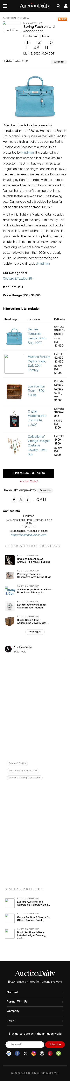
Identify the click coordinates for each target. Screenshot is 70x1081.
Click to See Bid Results (28, 473)
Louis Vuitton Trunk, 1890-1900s (36, 391)
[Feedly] (58, 1053)
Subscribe (58, 62)
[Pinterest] (50, 1053)
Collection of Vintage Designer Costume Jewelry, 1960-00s (39, 446)
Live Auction (33, 23)
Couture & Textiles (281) (18, 279)
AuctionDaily (23, 647)
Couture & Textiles (17, 763)
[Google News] (8, 1053)
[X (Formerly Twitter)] (25, 1053)
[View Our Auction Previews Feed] (62, 19)
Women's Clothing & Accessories (24, 778)
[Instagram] (33, 1053)
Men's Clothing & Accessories (23, 771)
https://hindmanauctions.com (28, 535)
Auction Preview (16, 18)
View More (35, 632)
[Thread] (42, 1053)
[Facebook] (17, 1053)
